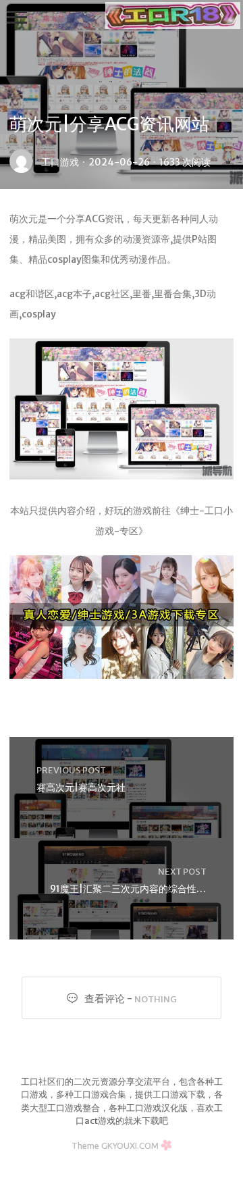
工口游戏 (60, 162)
